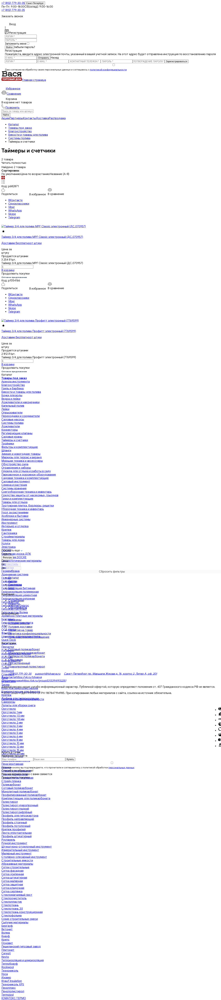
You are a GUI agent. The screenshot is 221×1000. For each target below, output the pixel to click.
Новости (14, 604)
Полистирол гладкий (15, 809)
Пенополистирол (12, 991)
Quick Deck (8, 640)
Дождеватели (10, 426)
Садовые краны (11, 437)
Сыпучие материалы (14, 922)
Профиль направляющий (17, 819)
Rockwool (7, 671)
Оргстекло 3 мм (11, 726)
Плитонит (7, 950)
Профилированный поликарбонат (23, 795)
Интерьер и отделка (14, 526)
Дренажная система (14, 574)
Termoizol (7, 995)
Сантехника (9, 533)
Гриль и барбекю (12, 388)
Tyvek (5, 667)
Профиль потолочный (15, 826)
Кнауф (5, 936)
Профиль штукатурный (16, 836)
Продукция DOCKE (13, 557)
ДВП (4, 626)
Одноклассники (11, 680)
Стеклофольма (11, 915)
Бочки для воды (11, 395)
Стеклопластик (11, 902)
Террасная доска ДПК (16, 554)
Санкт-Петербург (35, 3)
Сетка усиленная (12, 874)
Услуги (5, 543)
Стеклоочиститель (14, 898)
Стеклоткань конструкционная (22, 912)
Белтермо (8, 619)
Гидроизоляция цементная (19, 595)
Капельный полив (12, 406)
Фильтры (7, 557)
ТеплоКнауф (9, 964)
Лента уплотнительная (16, 833)
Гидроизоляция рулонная (18, 598)
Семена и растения (14, 485)
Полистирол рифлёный (16, 812)
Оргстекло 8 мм (12, 740)
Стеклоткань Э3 (12, 908)
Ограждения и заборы (16, 468)
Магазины (14, 620)
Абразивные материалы (17, 864)
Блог (11, 588)
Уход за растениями (14, 512)
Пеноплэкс (8, 988)
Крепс (5, 939)
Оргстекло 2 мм (12, 722)
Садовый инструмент (15, 481)
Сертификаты (17, 607)
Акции (5, 118)
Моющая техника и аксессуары (22, 461)
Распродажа (57, 118)
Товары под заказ (14, 378)
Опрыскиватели (11, 412)
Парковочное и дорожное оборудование (28, 474)
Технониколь (9, 970)
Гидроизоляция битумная (18, 588)
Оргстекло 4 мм (12, 729)
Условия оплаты (19, 623)
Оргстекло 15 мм (12, 750)
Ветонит (7, 929)
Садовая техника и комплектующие (25, 478)
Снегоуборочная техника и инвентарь (26, 492)
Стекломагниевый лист (16, 895)
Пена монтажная (12, 764)
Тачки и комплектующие (17, 499)
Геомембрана (10, 571)
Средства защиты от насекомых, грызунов (29, 495)
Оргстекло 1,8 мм (12, 719)
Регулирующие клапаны (16, 433)
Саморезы (8, 702)
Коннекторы (9, 430)
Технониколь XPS (12, 984)
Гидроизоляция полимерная (20, 592)
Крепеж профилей (13, 829)
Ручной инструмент (14, 843)
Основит (7, 943)
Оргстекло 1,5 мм (12, 716)
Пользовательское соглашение (28, 637)
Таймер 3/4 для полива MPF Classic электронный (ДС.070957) (42, 237)
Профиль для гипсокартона (19, 815)
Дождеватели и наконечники (20, 402)
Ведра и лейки (10, 399)
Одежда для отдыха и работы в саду (26, 471)
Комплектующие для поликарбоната (25, 798)
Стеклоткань (10, 905)
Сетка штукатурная (14, 877)
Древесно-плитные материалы (22, 616)
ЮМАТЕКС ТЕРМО (13, 998)
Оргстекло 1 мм (11, 712)
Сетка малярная (12, 881)
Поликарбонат (11, 784)
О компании (16, 600)
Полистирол (9, 802)
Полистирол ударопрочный (19, 805)
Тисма (5, 685)
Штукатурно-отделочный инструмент (26, 846)
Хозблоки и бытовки (14, 516)
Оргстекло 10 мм (12, 743)
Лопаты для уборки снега (18, 705)
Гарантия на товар (20, 630)
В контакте (8, 677)
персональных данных (121, 767)
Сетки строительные (15, 867)
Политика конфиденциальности (29, 633)
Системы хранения (13, 488)
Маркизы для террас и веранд (21, 457)
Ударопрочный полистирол (26, 666)
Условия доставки (20, 626)
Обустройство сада (14, 464)
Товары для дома (13, 540)
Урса (4, 974)
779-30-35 (13, 3)
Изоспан (7, 657)
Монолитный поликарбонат (19, 791)
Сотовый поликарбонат (17, 788)
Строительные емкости (17, 860)
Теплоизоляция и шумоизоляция (22, 960)
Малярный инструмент (16, 853)
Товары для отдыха (14, 502)
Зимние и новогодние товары (20, 454)
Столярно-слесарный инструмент (24, 857)
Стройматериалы (13, 536)
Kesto (5, 957)
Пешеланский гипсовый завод (21, 946)
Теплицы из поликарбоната (26, 656)
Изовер (6, 977)
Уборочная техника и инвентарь (22, 509)
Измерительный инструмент (20, 850)
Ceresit (6, 953)
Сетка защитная (12, 884)
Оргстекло (8, 709)
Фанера (6, 633)
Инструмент (9, 523)
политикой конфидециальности (108, 69)
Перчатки (7, 647)
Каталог (13, 578)
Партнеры (16, 118)
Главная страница (34, 80)
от (3, 564)
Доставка (42, 118)
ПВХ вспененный (19, 663)
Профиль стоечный (14, 822)
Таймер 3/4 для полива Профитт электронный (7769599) (38, 331)
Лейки (5, 409)
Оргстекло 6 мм (12, 736)
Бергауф (7, 926)
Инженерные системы (15, 519)
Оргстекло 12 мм (12, 747)
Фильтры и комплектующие (19, 447)
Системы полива (12, 423)
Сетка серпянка (11, 891)
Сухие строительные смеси (19, 919)
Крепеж (6, 530)
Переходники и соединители (20, 416)
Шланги (6, 450)
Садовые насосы (12, 419)
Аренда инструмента (15, 381)
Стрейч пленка (11, 781)
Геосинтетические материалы (21, 561)
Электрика (8, 547)
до (3, 568)
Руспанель (8, 840)
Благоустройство (13, 385)
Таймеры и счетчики (14, 440)
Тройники (7, 443)
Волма (5, 933)
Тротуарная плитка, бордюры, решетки (27, 505)
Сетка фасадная (12, 871)
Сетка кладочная (12, 888)
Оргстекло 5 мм (12, 733)
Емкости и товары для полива (21, 392)
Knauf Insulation (11, 981)
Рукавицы (7, 650)
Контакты (29, 118)
